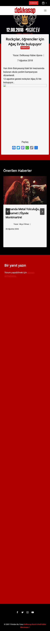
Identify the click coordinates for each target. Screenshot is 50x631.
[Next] (42, 211)
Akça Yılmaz (24, 224)
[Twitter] (22, 612)
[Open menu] (45, 11)
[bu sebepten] (25, 108)
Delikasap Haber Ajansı (31, 55)
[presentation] (25, 190)
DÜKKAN (33, 3)
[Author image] (8, 55)
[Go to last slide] (8, 211)
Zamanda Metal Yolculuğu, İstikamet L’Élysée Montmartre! (23, 213)
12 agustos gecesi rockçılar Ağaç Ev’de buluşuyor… (22, 81)
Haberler (25, 48)
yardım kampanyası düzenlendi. (23, 72)
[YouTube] (32, 612)
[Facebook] (17, 612)
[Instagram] (27, 612)
